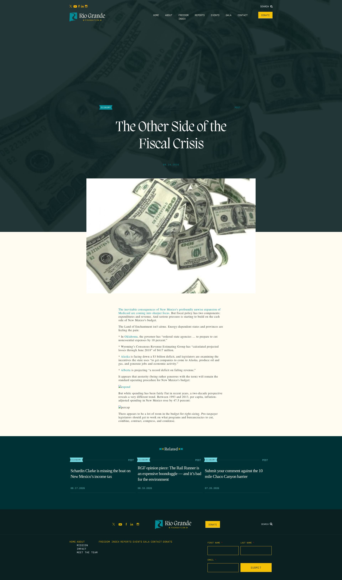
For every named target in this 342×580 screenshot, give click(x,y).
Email (212, 559)
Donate (265, 15)
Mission (82, 545)
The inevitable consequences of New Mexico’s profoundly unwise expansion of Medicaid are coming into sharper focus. (169, 311)
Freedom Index (109, 541)
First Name (215, 542)
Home (156, 15)
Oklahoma (131, 336)
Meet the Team (87, 552)
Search (265, 6)
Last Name (247, 542)
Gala (228, 15)
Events (215, 15)
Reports (200, 15)
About (168, 15)
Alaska (125, 356)
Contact (243, 15)
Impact (81, 548)
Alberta (126, 370)
